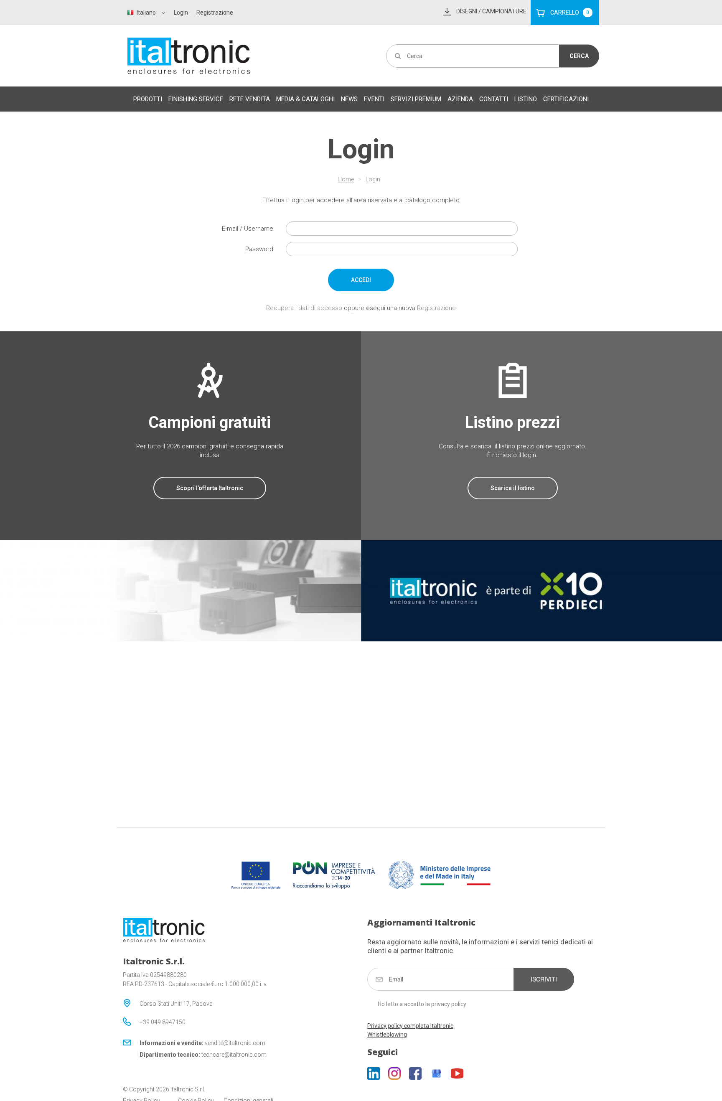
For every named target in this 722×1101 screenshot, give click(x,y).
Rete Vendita (249, 99)
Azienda (460, 99)
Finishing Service (195, 99)
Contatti (493, 99)
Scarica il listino (513, 488)
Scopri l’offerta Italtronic (209, 488)
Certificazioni (566, 99)
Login (181, 12)
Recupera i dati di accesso (304, 308)
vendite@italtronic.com (235, 1043)
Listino (525, 99)
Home (346, 179)
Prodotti (147, 99)
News (349, 99)
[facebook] (415, 1073)
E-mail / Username (247, 228)
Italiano (146, 12)
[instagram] (394, 1073)
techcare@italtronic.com (234, 1054)
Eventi (374, 99)
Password (259, 249)
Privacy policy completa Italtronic (410, 1025)
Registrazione (214, 12)
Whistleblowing (387, 1034)
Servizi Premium (416, 99)
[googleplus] (436, 1073)
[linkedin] (373, 1073)
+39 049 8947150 (163, 1022)
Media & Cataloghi (305, 99)
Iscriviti (544, 979)
